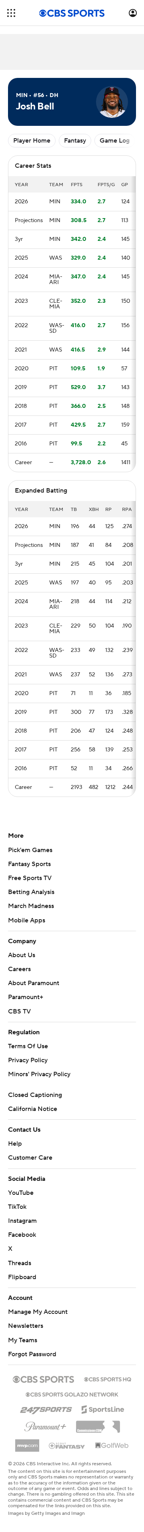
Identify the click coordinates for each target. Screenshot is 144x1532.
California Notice (32, 1109)
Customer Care (30, 1158)
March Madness (31, 906)
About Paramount (33, 983)
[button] (11, 13)
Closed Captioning (35, 1095)
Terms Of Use (28, 1046)
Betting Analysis (31, 892)
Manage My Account (38, 1312)
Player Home (31, 141)
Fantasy (75, 141)
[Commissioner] (98, 1424)
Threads (19, 1263)
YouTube (21, 1193)
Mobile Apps (26, 920)
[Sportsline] (103, 1408)
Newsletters (25, 1326)
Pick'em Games (30, 850)
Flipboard (22, 1277)
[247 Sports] (46, 1408)
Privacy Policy (28, 1060)
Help (15, 1144)
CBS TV (19, 1011)
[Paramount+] (45, 1425)
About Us (21, 955)
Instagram (22, 1221)
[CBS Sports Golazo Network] (72, 1394)
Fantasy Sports (29, 864)
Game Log (115, 141)
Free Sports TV (30, 878)
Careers (19, 969)
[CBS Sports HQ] (107, 1379)
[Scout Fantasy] (67, 1445)
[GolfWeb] (112, 1446)
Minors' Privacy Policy (39, 1074)
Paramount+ (25, 997)
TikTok (17, 1207)
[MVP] (27, 1443)
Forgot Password (32, 1354)
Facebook (22, 1235)
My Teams (22, 1340)
